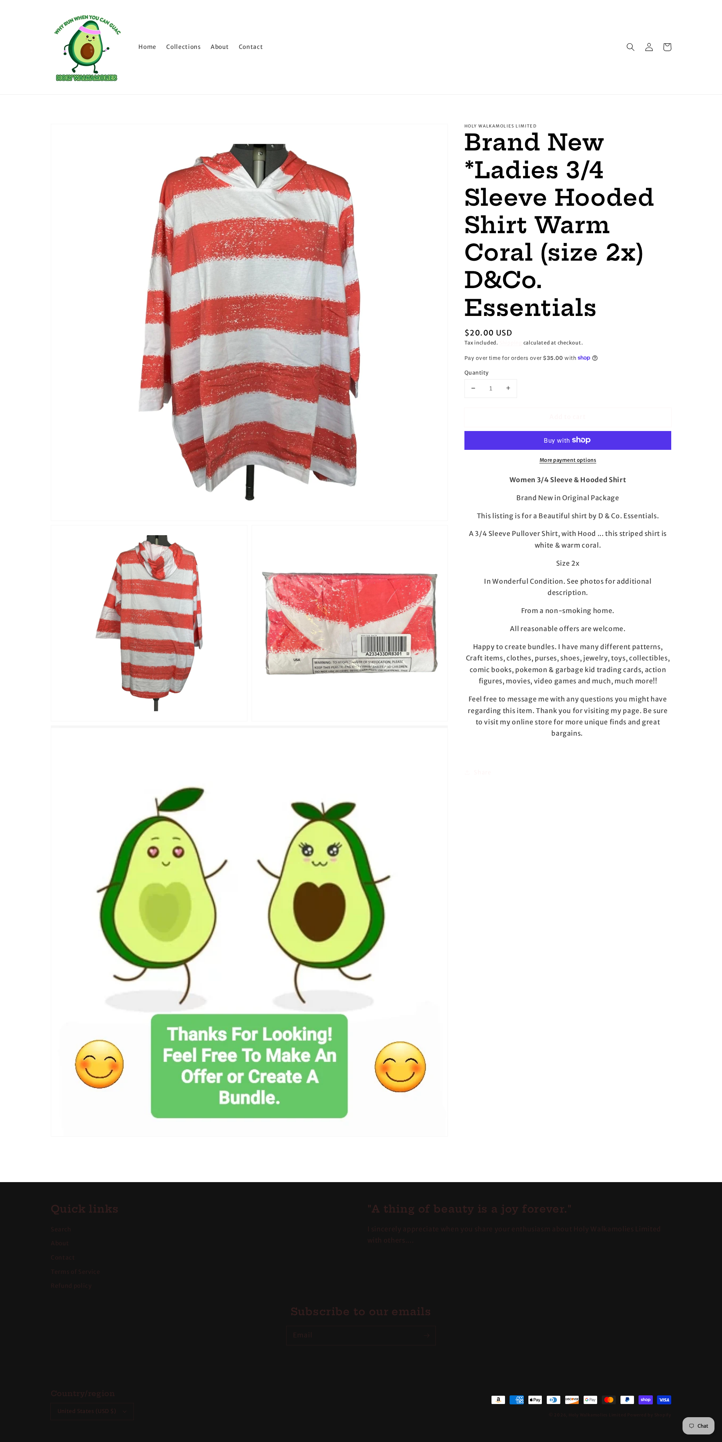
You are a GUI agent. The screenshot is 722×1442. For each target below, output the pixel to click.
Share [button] (482, 772)
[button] (631, 47)
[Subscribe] (426, 1335)
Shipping (510, 342)
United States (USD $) (87, 1411)
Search (61, 1229)
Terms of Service (75, 1271)
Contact (63, 1257)
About (60, 1243)
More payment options (568, 460)
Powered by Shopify (649, 1415)
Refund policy (71, 1285)
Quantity (476, 372)
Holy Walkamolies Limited (597, 1415)
